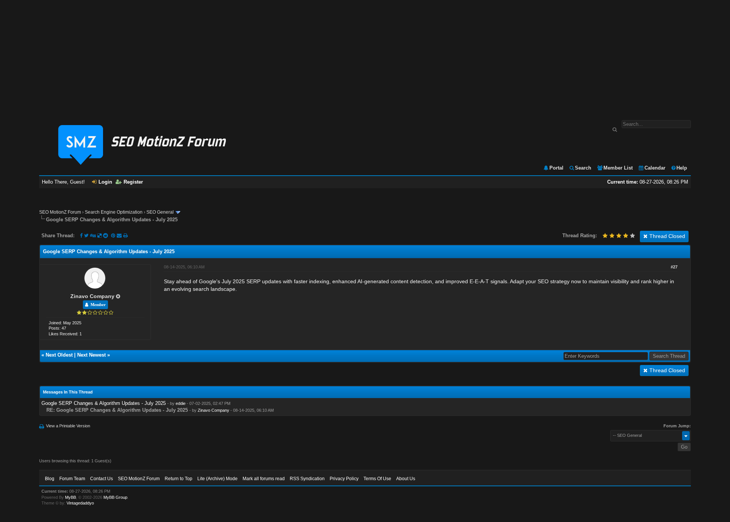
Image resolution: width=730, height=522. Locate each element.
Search (583, 168)
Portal (556, 168)
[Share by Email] (120, 235)
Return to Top (178, 478)
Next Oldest (59, 355)
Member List (618, 168)
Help (681, 168)
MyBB (70, 497)
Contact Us (101, 478)
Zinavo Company (92, 296)
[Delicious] (99, 235)
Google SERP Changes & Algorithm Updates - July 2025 (103, 403)
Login (105, 182)
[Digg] (93, 235)
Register (133, 182)
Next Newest (91, 355)
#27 (674, 267)
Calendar (654, 168)
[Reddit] (105, 235)
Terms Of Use (377, 478)
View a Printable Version (68, 426)
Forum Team (72, 478)
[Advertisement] (365, 56)
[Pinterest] (114, 235)
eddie (181, 403)
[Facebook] (81, 235)
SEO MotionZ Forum (60, 212)
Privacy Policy (344, 478)
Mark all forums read (264, 478)
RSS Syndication (307, 478)
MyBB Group (115, 497)
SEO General (160, 212)
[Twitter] (86, 235)
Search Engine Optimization (114, 212)
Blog (49, 478)
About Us (405, 478)
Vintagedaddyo (80, 503)
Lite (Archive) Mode (217, 478)
